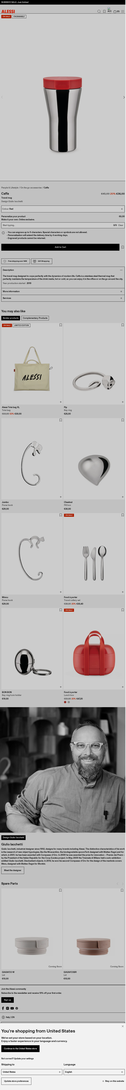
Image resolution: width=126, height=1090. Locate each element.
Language (68, 1064)
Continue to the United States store (20, 1048)
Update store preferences (16, 1081)
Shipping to (7, 1064)
